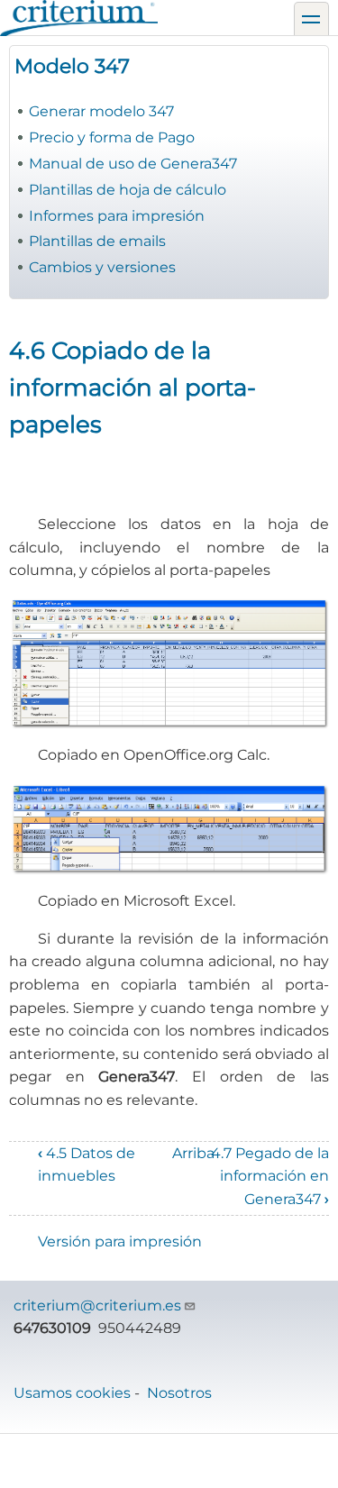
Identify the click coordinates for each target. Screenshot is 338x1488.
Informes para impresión (117, 215)
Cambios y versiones (102, 267)
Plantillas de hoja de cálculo (127, 189)
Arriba (193, 1153)
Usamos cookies (72, 1392)
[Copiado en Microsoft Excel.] (169, 828)
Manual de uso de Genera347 (133, 163)
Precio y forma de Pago (112, 137)
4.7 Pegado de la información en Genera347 (270, 1176)
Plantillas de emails (97, 241)
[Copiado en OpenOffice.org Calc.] (169, 663)
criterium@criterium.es (97, 1305)
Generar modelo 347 (101, 111)
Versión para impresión (120, 1241)
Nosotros (179, 1392)
